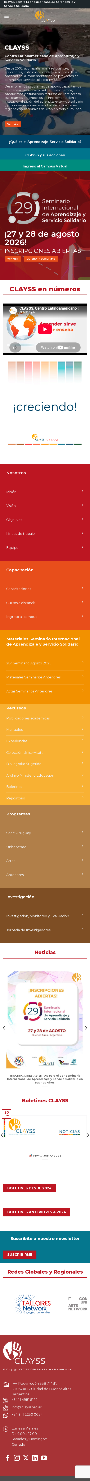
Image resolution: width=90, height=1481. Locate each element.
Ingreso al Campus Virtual (45, 166)
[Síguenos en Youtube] (44, 1458)
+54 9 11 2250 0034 (27, 1415)
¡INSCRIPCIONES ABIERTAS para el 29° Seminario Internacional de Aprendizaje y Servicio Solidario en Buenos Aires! (45, 1079)
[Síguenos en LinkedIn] (35, 1458)
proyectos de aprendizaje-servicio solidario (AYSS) (41, 78)
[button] (6, 16)
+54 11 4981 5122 (25, 1400)
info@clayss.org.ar (27, 1407)
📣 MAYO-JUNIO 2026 (45, 1155)
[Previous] (4, 1027)
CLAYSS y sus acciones (45, 155)
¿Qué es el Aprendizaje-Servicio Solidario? (45, 142)
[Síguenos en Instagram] (17, 1458)
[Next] (85, 1027)
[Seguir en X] (26, 1458)
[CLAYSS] (45, 16)
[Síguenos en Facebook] (8, 1458)
